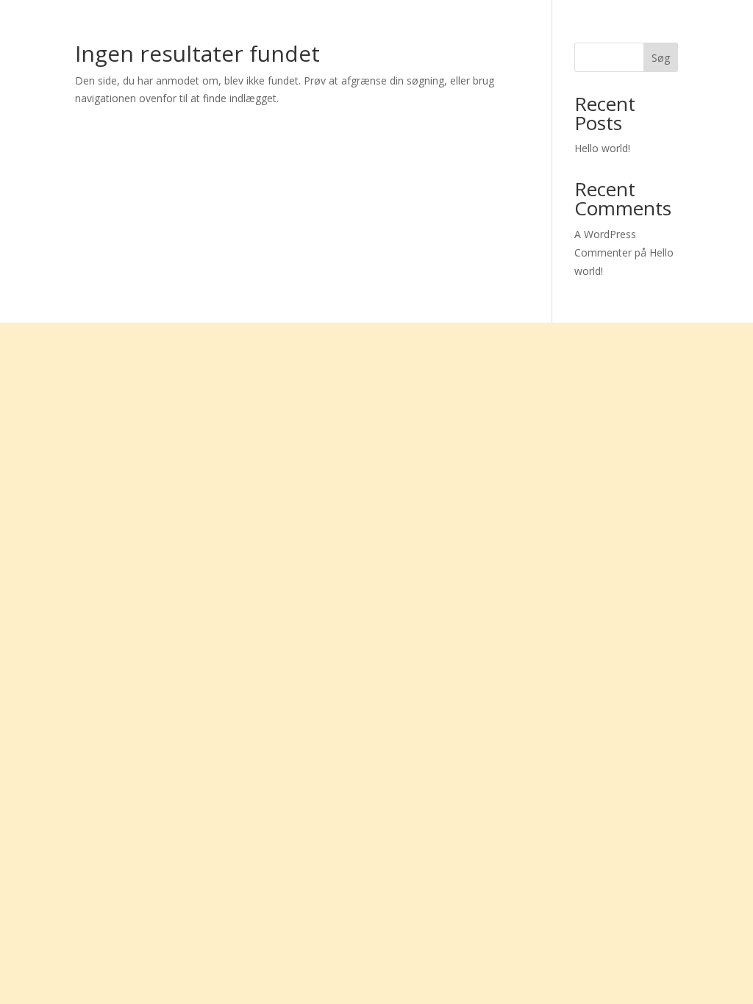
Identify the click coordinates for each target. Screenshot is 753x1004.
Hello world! (602, 148)
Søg (661, 58)
